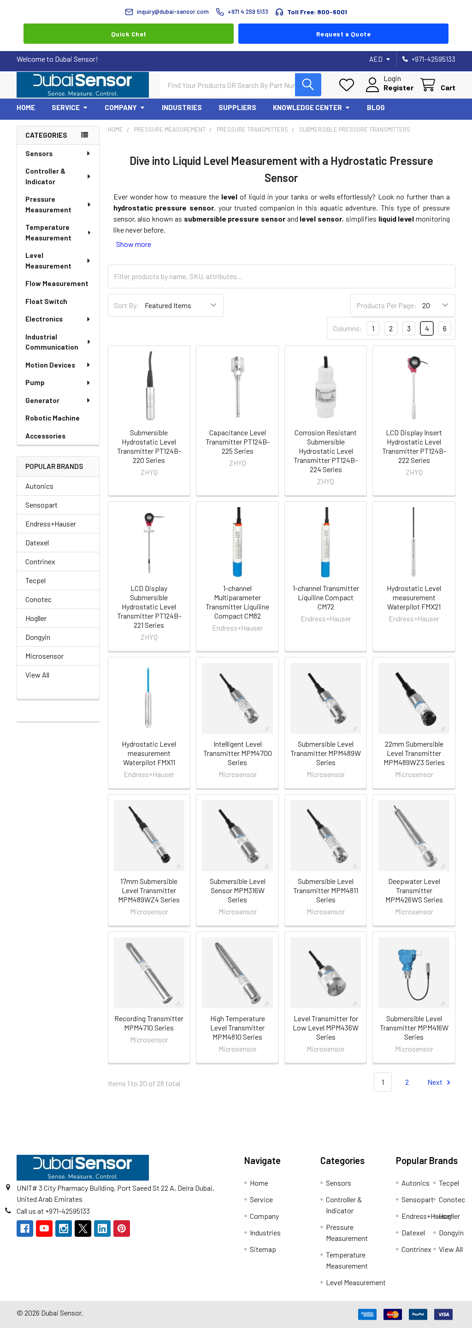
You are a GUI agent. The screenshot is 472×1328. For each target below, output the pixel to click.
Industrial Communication (51, 342)
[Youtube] (44, 1228)
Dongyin (37, 636)
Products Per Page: (386, 305)
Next (435, 1081)
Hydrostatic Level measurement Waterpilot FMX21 (414, 597)
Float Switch (46, 301)
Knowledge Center (307, 107)
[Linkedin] (102, 1228)
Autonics (39, 485)
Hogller (36, 618)
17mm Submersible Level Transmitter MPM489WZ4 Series (149, 890)
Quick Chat (129, 34)
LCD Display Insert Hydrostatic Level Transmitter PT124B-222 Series (414, 446)
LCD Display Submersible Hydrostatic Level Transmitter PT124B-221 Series (149, 606)
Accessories (45, 436)
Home (26, 107)
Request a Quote (343, 34)
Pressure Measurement (48, 204)
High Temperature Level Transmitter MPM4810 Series (237, 1027)
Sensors (39, 153)
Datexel (37, 542)
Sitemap (263, 1249)
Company (121, 107)
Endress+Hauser (50, 523)
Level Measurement (48, 260)
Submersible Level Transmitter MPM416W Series (414, 1027)
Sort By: (126, 305)
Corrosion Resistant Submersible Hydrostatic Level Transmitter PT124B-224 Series (326, 451)
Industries (182, 107)
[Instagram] (63, 1228)
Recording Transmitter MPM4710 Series (148, 1023)
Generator (42, 400)
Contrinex (40, 561)
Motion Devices (50, 365)
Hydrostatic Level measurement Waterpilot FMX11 (149, 752)
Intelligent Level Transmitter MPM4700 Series (237, 752)
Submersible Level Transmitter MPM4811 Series (325, 890)
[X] (83, 1228)
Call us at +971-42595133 (53, 1210)
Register (398, 87)
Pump (35, 382)
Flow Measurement (56, 283)
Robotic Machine (52, 418)
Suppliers (237, 107)
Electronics (44, 319)
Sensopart (41, 504)
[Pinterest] (121, 1228)
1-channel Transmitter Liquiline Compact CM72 (326, 597)
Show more (133, 244)
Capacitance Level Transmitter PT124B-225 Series (238, 441)
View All (37, 674)
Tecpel (35, 580)
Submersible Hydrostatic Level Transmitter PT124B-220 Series (149, 446)
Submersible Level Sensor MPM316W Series (238, 890)
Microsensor (44, 655)
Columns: (347, 328)
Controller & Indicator (45, 176)
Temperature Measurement (48, 232)
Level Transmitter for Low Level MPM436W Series (326, 1027)
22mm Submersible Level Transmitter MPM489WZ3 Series (414, 752)
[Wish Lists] (349, 85)
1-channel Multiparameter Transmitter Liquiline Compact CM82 (237, 602)
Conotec (38, 599)
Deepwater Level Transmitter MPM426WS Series (414, 890)
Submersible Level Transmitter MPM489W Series (325, 752)
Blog (376, 107)
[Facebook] (25, 1228)
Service (66, 107)
